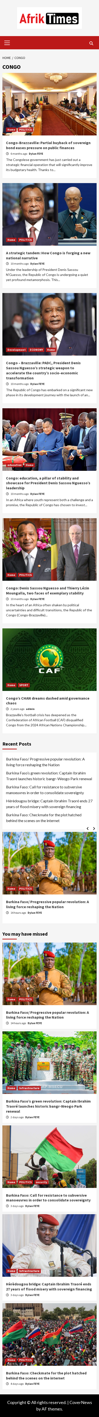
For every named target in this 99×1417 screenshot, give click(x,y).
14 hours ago (18, 912)
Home (11, 129)
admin (30, 709)
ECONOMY (36, 349)
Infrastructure (29, 1088)
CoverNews (80, 1402)
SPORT (23, 685)
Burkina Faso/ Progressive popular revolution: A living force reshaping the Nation (45, 762)
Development (16, 349)
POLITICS (25, 129)
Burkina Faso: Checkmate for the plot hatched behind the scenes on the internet (43, 817)
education (14, 465)
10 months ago (20, 263)
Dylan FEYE (36, 153)
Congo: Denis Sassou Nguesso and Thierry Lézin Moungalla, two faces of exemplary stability (47, 590)
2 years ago (18, 709)
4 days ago (17, 1383)
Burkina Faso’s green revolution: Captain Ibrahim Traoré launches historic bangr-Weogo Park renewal (49, 776)
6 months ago (19, 153)
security (41, 1182)
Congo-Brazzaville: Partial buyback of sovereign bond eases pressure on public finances (48, 145)
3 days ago (17, 1206)
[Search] (91, 43)
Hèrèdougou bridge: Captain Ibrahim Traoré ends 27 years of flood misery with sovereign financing (49, 803)
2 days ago (17, 1117)
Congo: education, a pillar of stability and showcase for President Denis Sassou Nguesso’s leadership (48, 483)
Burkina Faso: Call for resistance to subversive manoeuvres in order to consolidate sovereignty (45, 790)
